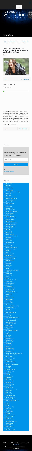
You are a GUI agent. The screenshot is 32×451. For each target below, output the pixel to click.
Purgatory (8, 377)
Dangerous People (10, 249)
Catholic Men (9, 221)
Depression (8, 255)
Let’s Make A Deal (9, 84)
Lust (7, 333)
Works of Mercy (9, 429)
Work (7, 428)
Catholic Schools (10, 224)
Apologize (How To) (10, 198)
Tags (13, 42)
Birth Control (9, 208)
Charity (7, 229)
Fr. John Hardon (9, 283)
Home (6, 447)
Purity (7, 379)
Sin (6, 403)
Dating (7, 250)
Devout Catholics (10, 257)
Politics (7, 366)
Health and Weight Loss (11, 306)
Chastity (8, 231)
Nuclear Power (9, 356)
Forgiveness (8, 281)
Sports (7, 408)
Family (7, 273)
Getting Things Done (10, 293)
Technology (8, 416)
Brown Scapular (9, 213)
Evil (7, 268)
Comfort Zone (9, 234)
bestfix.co (17, 444)
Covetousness (9, 242)
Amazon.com (9, 190)
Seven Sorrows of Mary (11, 400)
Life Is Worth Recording (11, 330)
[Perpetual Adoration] (16, 2)
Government (8, 298)
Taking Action (9, 415)
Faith (7, 271)
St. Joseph (8, 410)
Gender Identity (9, 291)
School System (9, 395)
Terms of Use (16, 448)
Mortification (9, 348)
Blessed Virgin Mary (10, 211)
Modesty (8, 345)
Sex (6, 402)
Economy (8, 265)
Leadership (8, 325)
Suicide (7, 413)
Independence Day (10, 319)
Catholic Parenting (10, 223)
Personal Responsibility (11, 364)
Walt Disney (8, 426)
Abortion (8, 184)
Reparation (8, 382)
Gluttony (8, 294)
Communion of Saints (11, 236)
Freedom (8, 284)
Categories (6, 42)
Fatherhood (8, 275)
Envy (7, 267)
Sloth (7, 405)
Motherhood (8, 351)
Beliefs (7, 206)
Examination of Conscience (12, 270)
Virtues (7, 425)
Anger (7, 195)
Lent (7, 328)
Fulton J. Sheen (9, 288)
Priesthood (8, 376)
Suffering (8, 412)
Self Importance (9, 397)
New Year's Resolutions (11, 355)
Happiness (8, 302)
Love (7, 332)
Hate (7, 304)
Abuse (7, 185)
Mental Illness (9, 340)
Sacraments (8, 387)
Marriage (8, 335)
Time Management (10, 421)
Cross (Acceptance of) (11, 247)
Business (8, 214)
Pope (7, 368)
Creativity (8, 244)
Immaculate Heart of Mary (12, 317)
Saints (7, 392)
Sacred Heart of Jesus (10, 389)
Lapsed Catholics (10, 324)
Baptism (7, 205)
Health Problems (9, 307)
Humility (8, 315)
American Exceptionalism (12, 192)
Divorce (7, 262)
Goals (7, 296)
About (10, 447)
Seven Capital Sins (10, 398)
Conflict (7, 239)
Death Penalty (9, 254)
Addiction (8, 187)
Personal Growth (9, 363)
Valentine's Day (9, 423)
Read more (26, 79)
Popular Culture (9, 369)
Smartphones (9, 407)
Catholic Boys (9, 216)
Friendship (8, 286)
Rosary (7, 385)
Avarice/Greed (9, 203)
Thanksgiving (9, 420)
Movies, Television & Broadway (13, 353)
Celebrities (8, 227)
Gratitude (8, 301)
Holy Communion (10, 312)
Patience (8, 359)
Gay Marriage (9, 289)
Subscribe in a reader (9, 171)
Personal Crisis (9, 361)
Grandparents (9, 299)
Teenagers (8, 418)
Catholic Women (9, 226)
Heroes (7, 311)
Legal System (9, 327)
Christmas (8, 232)
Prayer (7, 372)
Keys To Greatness (10, 320)
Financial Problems (10, 280)
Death (7, 252)
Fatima (7, 276)
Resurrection (9, 384)
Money (7, 346)
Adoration (8, 188)
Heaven (7, 309)
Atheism (7, 201)
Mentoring (8, 341)
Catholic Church (9, 218)
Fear (7, 278)
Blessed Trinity (9, 210)
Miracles (8, 343)
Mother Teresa (9, 350)
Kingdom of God (9, 322)
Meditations (8, 338)
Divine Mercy (9, 260)
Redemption (8, 381)
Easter (7, 263)
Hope (7, 314)
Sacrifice (8, 390)
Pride (7, 374)
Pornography (9, 371)
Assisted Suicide (9, 200)
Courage (8, 241)
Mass (7, 337)
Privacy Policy (22, 447)
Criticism (8, 245)
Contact (19, 7)
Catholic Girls (9, 219)
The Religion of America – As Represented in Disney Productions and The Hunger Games (15, 50)
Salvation (8, 394)
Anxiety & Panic (9, 197)
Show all (26, 42)
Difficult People (9, 258)
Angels (7, 193)
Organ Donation (9, 358)
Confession (8, 237)
